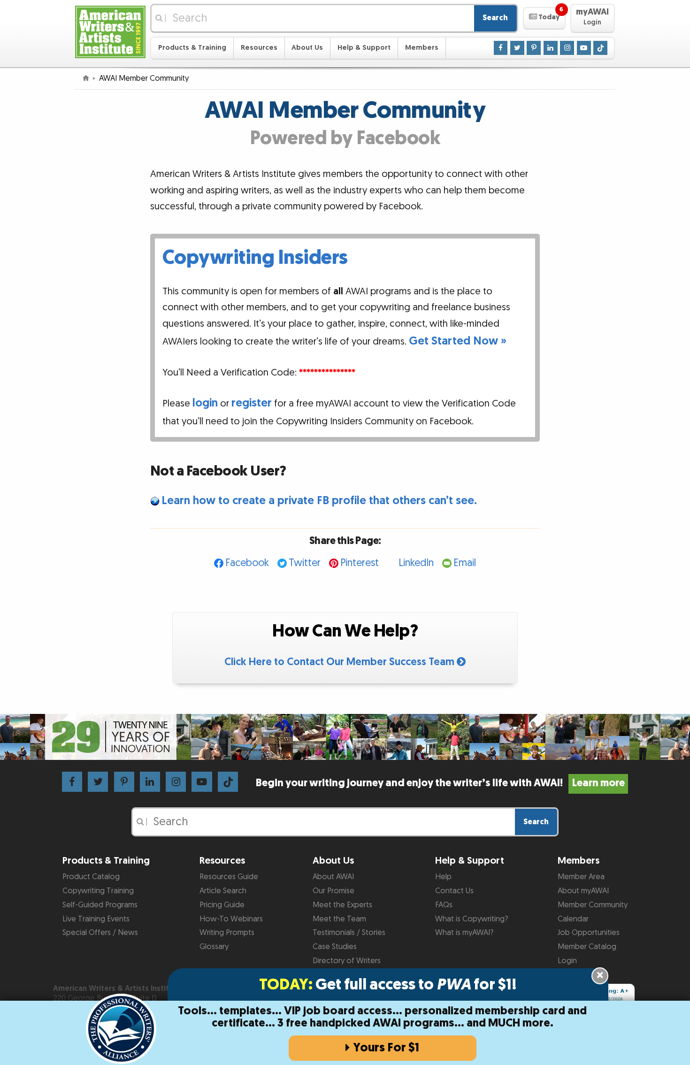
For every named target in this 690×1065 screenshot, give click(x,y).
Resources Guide (228, 877)
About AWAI (333, 877)
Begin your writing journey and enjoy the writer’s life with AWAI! (440, 783)
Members (421, 47)
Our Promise (333, 891)
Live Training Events (96, 919)
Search (495, 18)
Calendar (573, 919)
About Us (307, 47)
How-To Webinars (231, 919)
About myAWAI (583, 891)
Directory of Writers (347, 961)
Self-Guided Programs (100, 905)
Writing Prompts (226, 932)
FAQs (443, 905)
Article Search (222, 891)
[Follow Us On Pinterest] (534, 47)
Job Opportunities (589, 932)
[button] (544, 18)
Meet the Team (339, 919)
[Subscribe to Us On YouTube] (584, 47)
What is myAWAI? (464, 932)
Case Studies (335, 947)
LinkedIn (416, 563)
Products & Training (192, 47)
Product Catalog (91, 877)
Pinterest (359, 563)
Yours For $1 (386, 1048)
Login (567, 961)
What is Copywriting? (471, 919)
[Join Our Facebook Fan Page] (501, 47)
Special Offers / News (100, 932)
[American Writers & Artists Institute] (110, 31)
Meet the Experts (342, 905)
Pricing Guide (222, 905)
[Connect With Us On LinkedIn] (551, 47)
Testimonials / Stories (349, 932)
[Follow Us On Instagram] (567, 47)
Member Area (581, 877)
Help (443, 877)
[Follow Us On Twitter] (517, 47)
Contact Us (454, 891)
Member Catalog (587, 947)
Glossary (214, 947)
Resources (259, 47)
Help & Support (364, 47)
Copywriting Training (98, 891)
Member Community (593, 905)
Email (464, 563)
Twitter (305, 563)
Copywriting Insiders (255, 258)
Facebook (247, 563)
